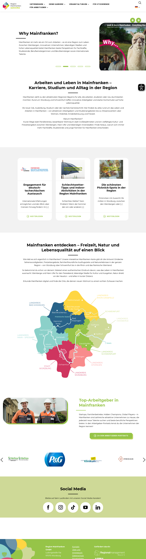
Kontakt (75, 547)
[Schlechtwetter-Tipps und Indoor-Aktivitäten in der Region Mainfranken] (73, 159)
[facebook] (48, 507)
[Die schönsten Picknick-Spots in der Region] (111, 159)
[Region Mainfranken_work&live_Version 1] (11, 6)
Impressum (77, 553)
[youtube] (85, 507)
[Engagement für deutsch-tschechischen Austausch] (35, 159)
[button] (1, 459)
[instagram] (60, 507)
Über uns (76, 550)
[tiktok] (73, 507)
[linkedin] (98, 507)
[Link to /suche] (140, 2)
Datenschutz (78, 556)
